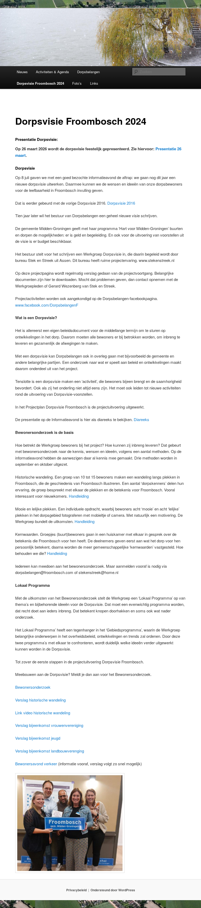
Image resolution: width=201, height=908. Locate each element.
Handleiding (79, 496)
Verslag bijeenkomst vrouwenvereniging (49, 725)
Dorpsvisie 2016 (121, 203)
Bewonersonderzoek (33, 687)
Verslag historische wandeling (40, 700)
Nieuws (22, 71)
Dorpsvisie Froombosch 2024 (40, 83)
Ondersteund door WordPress (113, 890)
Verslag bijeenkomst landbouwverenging (49, 751)
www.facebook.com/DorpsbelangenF (46, 305)
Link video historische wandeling (42, 712)
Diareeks (141, 419)
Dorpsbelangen (88, 71)
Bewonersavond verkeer (36, 763)
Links (94, 83)
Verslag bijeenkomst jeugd (37, 738)
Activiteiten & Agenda (52, 71)
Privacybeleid (76, 890)
